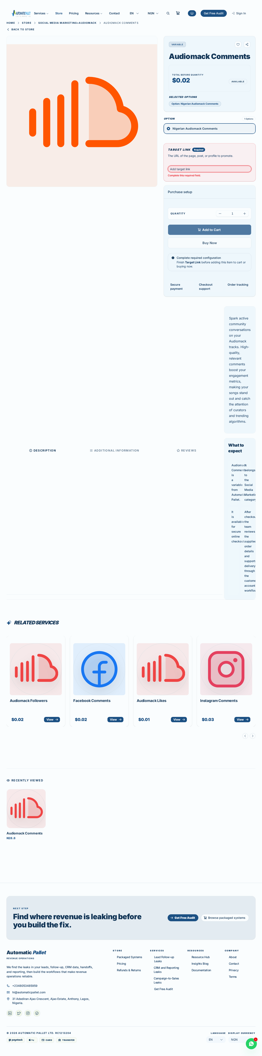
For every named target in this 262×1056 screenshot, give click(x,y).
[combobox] (134, 13)
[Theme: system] (192, 13)
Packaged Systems (129, 957)
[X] (19, 1013)
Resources (92, 13)
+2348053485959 (24, 985)
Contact (114, 13)
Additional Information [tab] (116, 450)
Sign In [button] (241, 13)
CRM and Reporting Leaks (166, 969)
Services (39, 13)
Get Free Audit (214, 13)
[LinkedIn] (10, 1013)
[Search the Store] (168, 13)
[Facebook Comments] (99, 669)
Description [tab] (45, 450)
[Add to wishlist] (238, 44)
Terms (233, 976)
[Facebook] (37, 1013)
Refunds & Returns (129, 970)
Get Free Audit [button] (185, 917)
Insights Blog (200, 963)
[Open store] (178, 13)
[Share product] (247, 44)
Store (58, 13)
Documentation (201, 970)
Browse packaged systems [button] (226, 917)
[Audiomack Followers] (36, 669)
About (233, 957)
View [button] (49, 719)
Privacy (234, 970)
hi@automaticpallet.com (28, 992)
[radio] (209, 128)
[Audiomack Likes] (163, 669)
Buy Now (209, 243)
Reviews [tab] (188, 450)
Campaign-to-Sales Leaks (166, 980)
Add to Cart (211, 230)
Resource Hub (201, 957)
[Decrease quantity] (220, 214)
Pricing (74, 13)
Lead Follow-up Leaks (164, 959)
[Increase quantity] (244, 214)
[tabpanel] (239, 453)
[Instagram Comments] (226, 669)
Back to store (23, 29)
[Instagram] (28, 1013)
